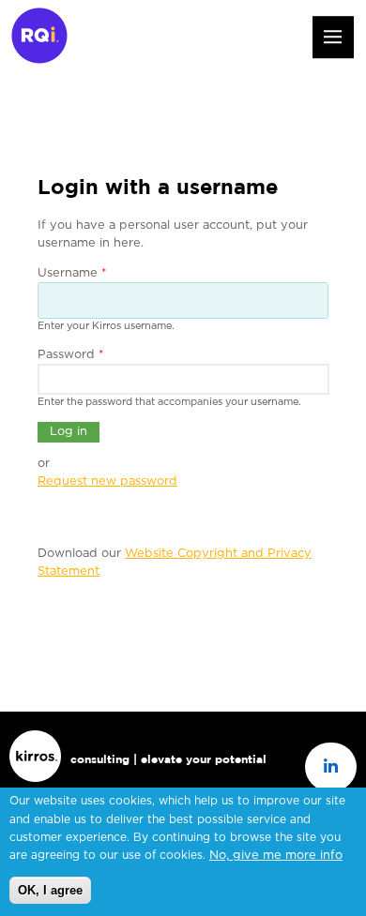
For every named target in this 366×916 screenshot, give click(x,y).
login (246, 40)
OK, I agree (50, 890)
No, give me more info (276, 855)
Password (71, 355)
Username (72, 273)
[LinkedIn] (331, 767)
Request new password (107, 481)
